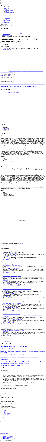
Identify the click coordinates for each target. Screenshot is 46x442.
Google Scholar (14, 253)
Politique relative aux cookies (8, 437)
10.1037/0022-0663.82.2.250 (8, 283)
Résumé (4, 91)
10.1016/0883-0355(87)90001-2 (9, 276)
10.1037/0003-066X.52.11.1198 (9, 268)
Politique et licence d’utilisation (9, 438)
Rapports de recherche (9, 12)
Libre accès (7, 18)
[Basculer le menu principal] (0, 3)
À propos (8, 14)
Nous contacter (6, 414)
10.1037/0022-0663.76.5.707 (8, 299)
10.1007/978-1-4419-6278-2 (8, 339)
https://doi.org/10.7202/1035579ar (9, 69)
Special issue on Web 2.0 (7, 35)
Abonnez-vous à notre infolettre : (7, 406)
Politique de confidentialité (8, 436)
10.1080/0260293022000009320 (9, 272)
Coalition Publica (8, 16)
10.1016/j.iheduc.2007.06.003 (8, 310)
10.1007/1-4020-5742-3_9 (8, 307)
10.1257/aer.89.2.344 (7, 253)
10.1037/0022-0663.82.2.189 (8, 314)
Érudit (6, 15)
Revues (6, 9)
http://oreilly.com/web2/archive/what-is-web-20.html (33, 315)
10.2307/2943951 (6, 293)
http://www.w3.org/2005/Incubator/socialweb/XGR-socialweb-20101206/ (17, 289)
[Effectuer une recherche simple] (0, 2)
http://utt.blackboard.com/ (13, 255)
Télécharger (21, 243)
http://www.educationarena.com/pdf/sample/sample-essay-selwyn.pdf (16, 330)
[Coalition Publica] (4, 433)
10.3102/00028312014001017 (8, 259)
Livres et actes (8, 11)
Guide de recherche (6, 413)
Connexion (5, 13)
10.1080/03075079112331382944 (9, 319)
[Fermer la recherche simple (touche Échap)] (2, 2)
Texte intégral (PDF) (7, 92)
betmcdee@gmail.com (7, 49)
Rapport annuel (8, 19)
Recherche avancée (6, 20)
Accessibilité (5, 412)
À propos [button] (5, 14)
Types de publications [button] (7, 8)
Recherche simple (3, 24)
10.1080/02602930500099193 (8, 322)
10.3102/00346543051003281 (8, 265)
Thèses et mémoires (9, 10)
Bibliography (5, 93)
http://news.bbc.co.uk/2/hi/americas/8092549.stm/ (12, 285)
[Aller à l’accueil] (3, 1)
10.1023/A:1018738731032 (8, 296)
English (4, 21)
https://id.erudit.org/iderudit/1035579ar (10, 66)
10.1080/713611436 (6, 334)
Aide (4, 411)
